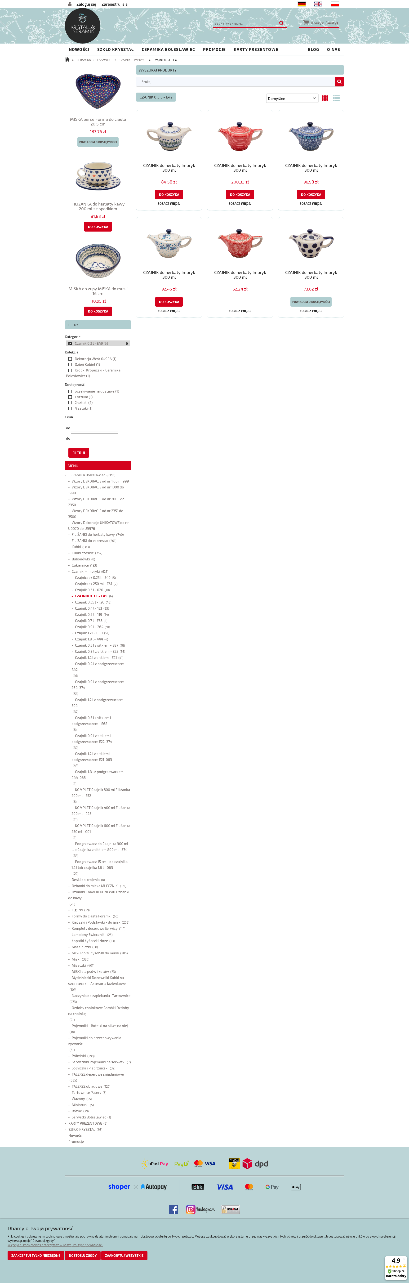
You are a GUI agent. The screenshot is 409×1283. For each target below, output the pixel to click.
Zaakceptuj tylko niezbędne (35, 1255)
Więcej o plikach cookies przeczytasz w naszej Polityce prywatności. (55, 1245)
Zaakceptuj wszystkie (124, 1255)
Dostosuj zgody (83, 1255)
